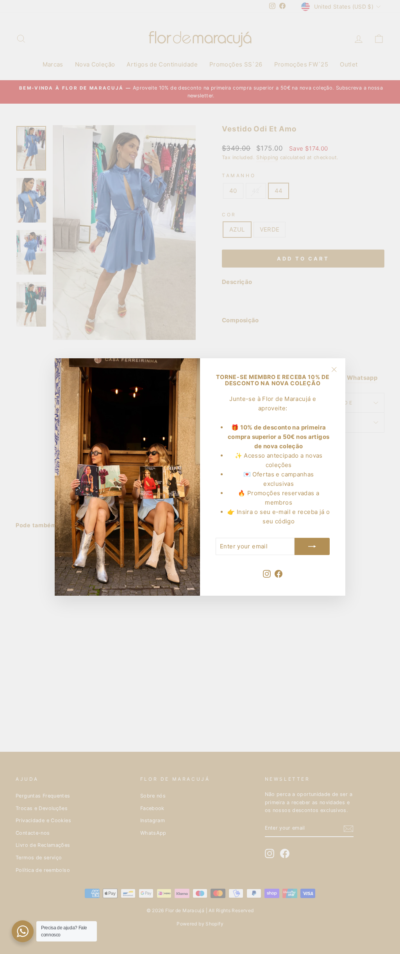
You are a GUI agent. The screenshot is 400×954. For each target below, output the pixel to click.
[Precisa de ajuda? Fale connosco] (23, 931)
